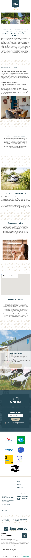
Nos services (20, 479)
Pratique (19, 481)
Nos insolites (4, 496)
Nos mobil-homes (5, 501)
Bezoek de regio (20, 494)
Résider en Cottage (6, 504)
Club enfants (19, 484)
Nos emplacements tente (7, 494)
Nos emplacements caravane (8, 500)
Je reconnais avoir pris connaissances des (15, 423)
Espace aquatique (21, 493)
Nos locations (5, 493)
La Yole (15, 8)
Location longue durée (22, 496)
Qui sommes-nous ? (6, 479)
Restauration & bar (21, 483)
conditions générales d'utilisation (13, 423)
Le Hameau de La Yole (6, 503)
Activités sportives (21, 487)
